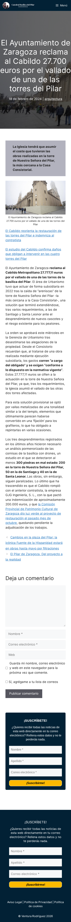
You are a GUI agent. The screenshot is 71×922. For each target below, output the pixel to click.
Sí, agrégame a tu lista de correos (33, 682)
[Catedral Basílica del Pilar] (20, 5)
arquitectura (53, 99)
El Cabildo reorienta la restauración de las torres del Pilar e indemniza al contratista (33, 235)
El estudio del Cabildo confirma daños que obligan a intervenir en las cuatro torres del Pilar (33, 254)
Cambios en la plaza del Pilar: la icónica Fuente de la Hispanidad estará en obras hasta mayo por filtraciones (34, 543)
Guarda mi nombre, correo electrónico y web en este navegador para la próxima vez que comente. (37, 668)
